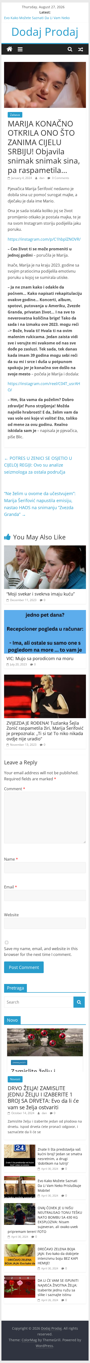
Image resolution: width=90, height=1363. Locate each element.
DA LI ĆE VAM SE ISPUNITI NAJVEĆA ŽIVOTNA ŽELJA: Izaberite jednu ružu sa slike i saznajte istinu (58, 1287)
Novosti (15, 1079)
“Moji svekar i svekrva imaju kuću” (40, 594)
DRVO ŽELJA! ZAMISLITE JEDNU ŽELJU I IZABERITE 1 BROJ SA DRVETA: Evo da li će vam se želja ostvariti (43, 1097)
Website (11, 914)
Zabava (15, 115)
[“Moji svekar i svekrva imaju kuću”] (45, 548)
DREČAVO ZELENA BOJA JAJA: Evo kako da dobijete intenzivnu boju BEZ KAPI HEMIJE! (58, 1256)
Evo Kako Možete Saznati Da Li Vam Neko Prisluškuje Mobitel (59, 1185)
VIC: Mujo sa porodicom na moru (39, 658)
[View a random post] (80, 49)
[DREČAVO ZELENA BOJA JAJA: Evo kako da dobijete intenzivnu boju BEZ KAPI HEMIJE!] (19, 1246)
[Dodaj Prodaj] (9, 49)
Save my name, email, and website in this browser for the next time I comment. (41, 951)
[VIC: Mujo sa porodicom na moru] (45, 613)
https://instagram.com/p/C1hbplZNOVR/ (44, 239)
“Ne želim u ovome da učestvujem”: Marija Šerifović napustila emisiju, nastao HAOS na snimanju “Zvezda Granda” (40, 504)
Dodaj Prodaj (44, 31)
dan (42, 178)
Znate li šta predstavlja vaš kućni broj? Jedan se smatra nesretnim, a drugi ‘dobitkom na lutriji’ (60, 1156)
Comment (14, 788)
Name (11, 859)
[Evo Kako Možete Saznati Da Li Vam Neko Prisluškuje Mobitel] (19, 1178)
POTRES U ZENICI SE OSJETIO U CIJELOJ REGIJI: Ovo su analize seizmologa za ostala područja (38, 465)
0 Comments (60, 178)
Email (10, 887)
